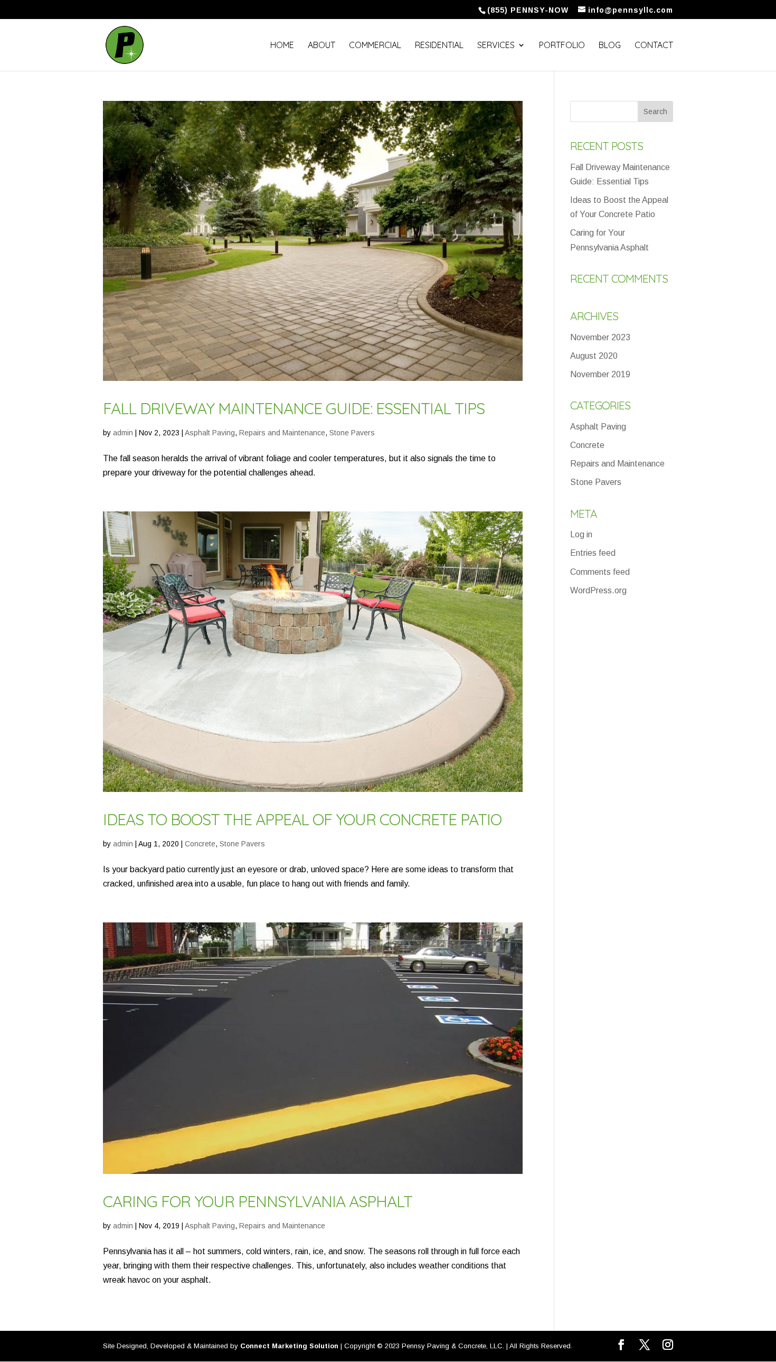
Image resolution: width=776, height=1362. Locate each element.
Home (282, 45)
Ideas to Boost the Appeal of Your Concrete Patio (302, 819)
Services (496, 45)
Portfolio (562, 45)
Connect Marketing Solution (289, 1346)
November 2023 (600, 337)
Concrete (200, 843)
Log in (581, 534)
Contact (654, 45)
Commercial (375, 45)
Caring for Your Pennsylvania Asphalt (257, 1201)
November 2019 (600, 374)
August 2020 (594, 355)
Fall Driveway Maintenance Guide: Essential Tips (294, 408)
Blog (610, 45)
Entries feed (593, 552)
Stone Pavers (352, 432)
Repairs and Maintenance (282, 432)
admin (123, 432)
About (321, 45)
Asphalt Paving (210, 432)
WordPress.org (598, 590)
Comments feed (600, 571)
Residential (439, 45)
